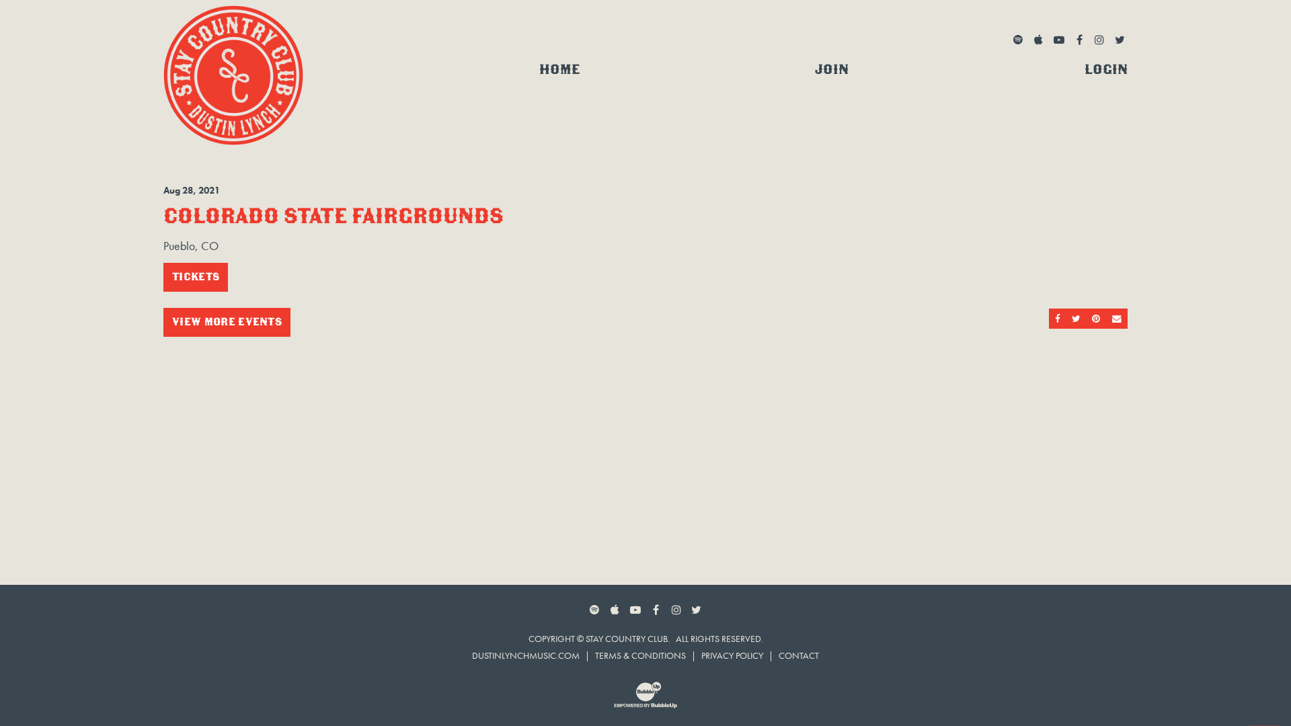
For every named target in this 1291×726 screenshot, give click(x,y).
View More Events (227, 322)
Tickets (195, 277)
